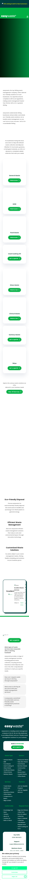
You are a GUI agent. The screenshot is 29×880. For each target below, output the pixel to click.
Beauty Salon (21, 772)
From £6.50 (14, 237)
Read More (20, 68)
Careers (6, 814)
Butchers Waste (22, 766)
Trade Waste (7, 786)
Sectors (21, 755)
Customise (14, 872)
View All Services (14, 392)
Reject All (14, 876)
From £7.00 (14, 290)
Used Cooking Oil (9, 766)
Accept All (15, 868)
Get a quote (9, 68)
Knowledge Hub (8, 810)
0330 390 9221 (17, 837)
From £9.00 (14, 180)
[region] (14, 865)
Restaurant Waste (23, 760)
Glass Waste (7, 768)
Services (8, 782)
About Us (6, 816)
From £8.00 (14, 209)
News (5, 812)
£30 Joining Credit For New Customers (15, 4)
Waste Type (9, 755)
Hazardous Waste (9, 792)
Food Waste (7, 764)
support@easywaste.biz (17, 844)
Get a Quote (17, 747)
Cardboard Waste (9, 770)
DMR (5, 762)
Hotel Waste (21, 764)
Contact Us (7, 818)
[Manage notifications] (25, 876)
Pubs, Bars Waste (23, 762)
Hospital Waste (22, 774)
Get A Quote (13, 258)
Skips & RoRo (7, 800)
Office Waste (21, 776)
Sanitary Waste (8, 774)
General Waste (8, 760)
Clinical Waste (8, 772)
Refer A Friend (8, 820)
